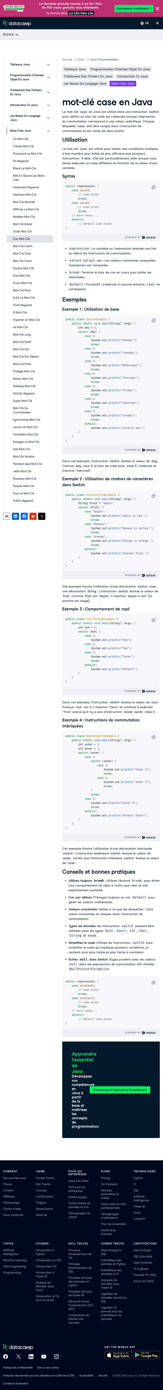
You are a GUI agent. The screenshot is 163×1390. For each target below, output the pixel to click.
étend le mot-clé (24, 168)
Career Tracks (45, 1178)
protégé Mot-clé (24, 371)
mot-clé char (22, 253)
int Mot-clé (20, 327)
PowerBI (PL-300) (145, 1275)
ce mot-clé (20, 139)
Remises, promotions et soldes (110, 1194)
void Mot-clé (21, 449)
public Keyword (23, 500)
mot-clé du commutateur (22, 410)
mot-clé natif (22, 342)
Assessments (44, 1208)
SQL (136, 1190)
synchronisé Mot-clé (26, 419)
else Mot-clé (21, 275)
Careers (8, 1190)
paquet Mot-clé (23, 486)
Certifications (44, 1196)
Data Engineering (14, 1266)
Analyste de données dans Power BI (110, 1284)
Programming (12, 1272)
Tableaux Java (75, 69)
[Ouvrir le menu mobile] (157, 23)
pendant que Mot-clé (27, 464)
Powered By (133, 237)
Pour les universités (113, 1224)
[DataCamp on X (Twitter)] (18, 1357)
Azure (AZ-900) (144, 1281)
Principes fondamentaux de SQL (80, 1267)
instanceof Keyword (26, 187)
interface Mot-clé (24, 194)
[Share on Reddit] (33, 516)
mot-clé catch (23, 246)
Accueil (67, 59)
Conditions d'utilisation (15, 1383)
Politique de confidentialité (18, 1367)
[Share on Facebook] (24, 516)
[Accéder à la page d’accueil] (17, 23)
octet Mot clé (22, 231)
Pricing (105, 1178)
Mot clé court (22, 261)
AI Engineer (141, 1268)
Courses (41, 1190)
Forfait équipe (77, 1197)
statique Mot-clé (24, 386)
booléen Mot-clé (24, 216)
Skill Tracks (43, 1184)
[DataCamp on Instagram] (56, 1357)
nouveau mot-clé (24, 478)
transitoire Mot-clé (25, 434)
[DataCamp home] (31, 1347)
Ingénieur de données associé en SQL (114, 1297)
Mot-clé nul (21, 349)
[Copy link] (6, 516)
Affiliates (9, 1196)
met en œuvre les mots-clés (29, 178)
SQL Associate (143, 1256)
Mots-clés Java (123, 83)
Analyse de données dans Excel (45, 1286)
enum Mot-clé (22, 283)
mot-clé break (22, 224)
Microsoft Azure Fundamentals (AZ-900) (81, 1305)
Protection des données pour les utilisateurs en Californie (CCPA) (39, 1375)
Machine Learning (15, 1260)
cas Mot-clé (21, 238)
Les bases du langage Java (85, 83)
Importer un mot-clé (26, 319)
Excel (137, 1212)
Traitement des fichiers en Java (88, 76)
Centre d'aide (12, 1208)
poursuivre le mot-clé (27, 153)
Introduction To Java (132, 76)
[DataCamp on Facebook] (5, 1357)
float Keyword (22, 305)
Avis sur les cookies (48, 1367)
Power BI (139, 1206)
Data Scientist (143, 1262)
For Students (109, 1184)
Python (138, 1178)
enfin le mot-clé (24, 297)
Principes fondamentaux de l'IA (80, 1254)
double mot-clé (23, 268)
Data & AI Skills (78, 1181)
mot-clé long (22, 334)
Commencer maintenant (132, 8)
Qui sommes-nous (14, 1178)
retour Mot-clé (23, 378)
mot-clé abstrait (24, 202)
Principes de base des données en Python (80, 1281)
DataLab (41, 1215)
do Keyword (21, 161)
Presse (7, 1184)
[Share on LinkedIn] (15, 516)
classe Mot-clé (23, 146)
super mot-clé (22, 400)
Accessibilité (86, 1375)
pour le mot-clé (23, 493)
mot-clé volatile (23, 456)
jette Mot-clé (22, 471)
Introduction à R (46, 1266)
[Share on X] (41, 516)
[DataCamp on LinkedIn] (31, 1357)
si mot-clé (20, 312)
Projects (41, 1202)
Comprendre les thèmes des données (78, 1319)
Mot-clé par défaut (26, 356)
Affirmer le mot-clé (26, 209)
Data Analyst (142, 1250)
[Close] (157, 9)
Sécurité (102, 1375)
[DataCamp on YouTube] (43, 1357)
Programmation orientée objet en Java (120, 69)
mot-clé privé (22, 364)
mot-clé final (22, 290)
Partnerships (11, 1202)
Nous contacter (13, 1215)
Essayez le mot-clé (26, 441)
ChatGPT (140, 1218)
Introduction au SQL (49, 1260)
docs (81, 59)
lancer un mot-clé (25, 427)
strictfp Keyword (24, 393)
